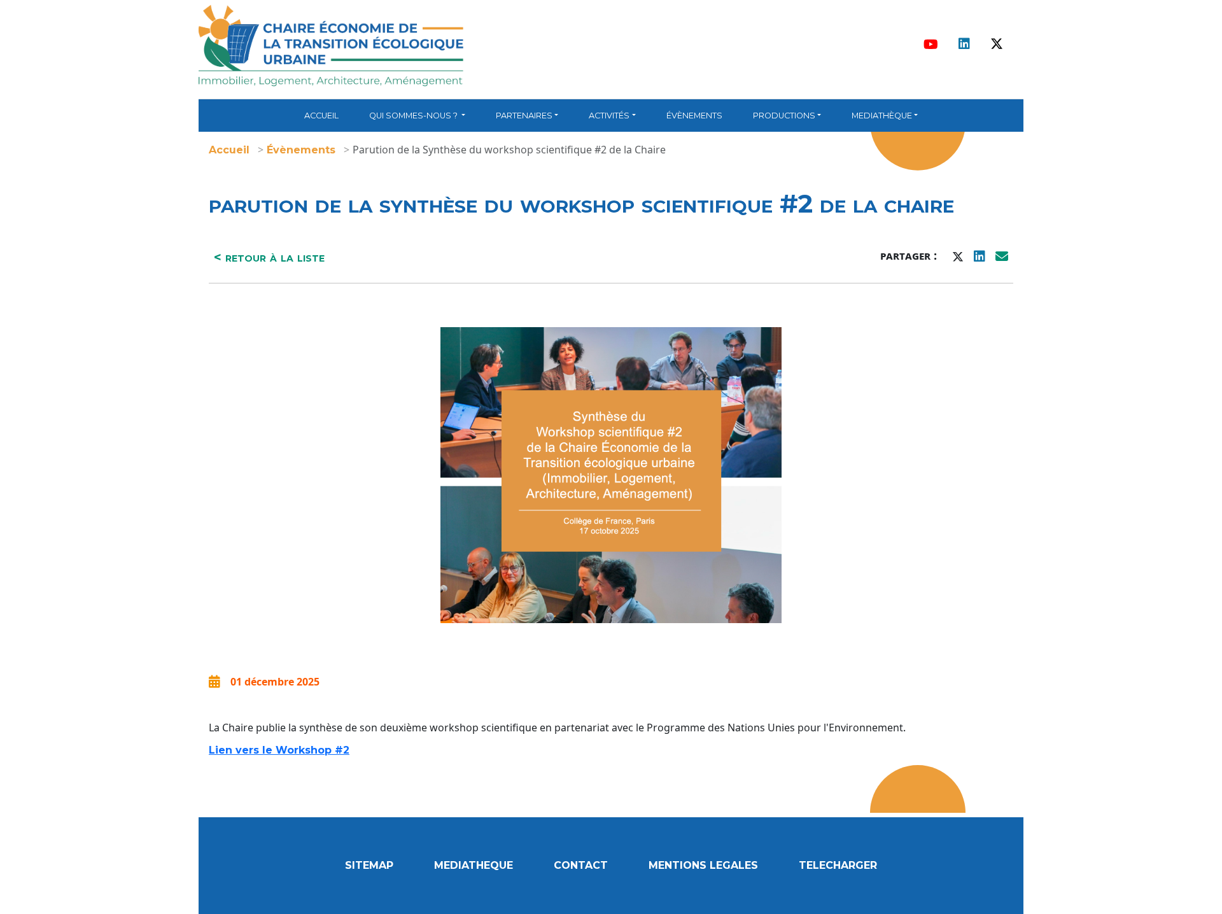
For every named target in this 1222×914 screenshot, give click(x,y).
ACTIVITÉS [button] (609, 115)
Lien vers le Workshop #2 (279, 750)
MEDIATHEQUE (473, 865)
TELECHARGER (838, 865)
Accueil (229, 150)
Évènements (301, 150)
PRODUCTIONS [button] (784, 115)
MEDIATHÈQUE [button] (882, 115)
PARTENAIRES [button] (524, 115)
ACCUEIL (321, 115)
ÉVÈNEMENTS (694, 115)
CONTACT (581, 865)
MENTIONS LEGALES (703, 865)
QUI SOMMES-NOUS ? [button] (414, 115)
